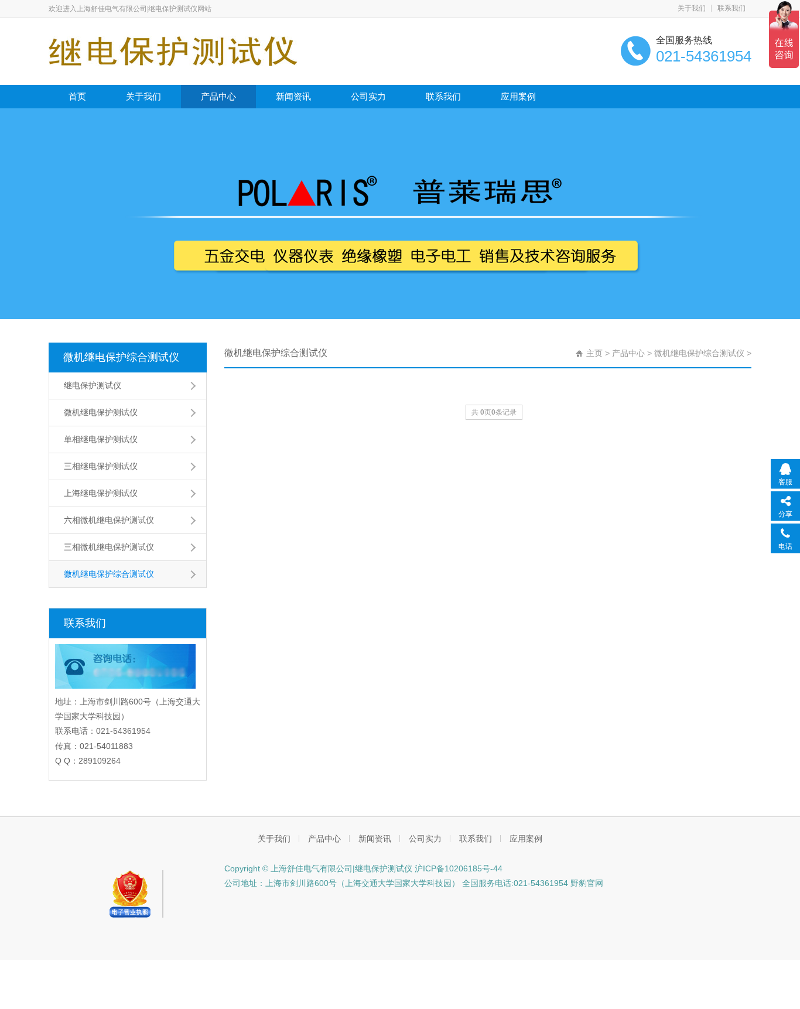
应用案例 (518, 96)
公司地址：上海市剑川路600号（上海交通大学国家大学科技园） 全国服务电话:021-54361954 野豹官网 (413, 883)
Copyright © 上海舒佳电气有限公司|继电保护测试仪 (318, 868)
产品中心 (218, 96)
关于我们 (692, 8)
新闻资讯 (293, 96)
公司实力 (368, 96)
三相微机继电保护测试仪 (109, 547)
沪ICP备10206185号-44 (457, 868)
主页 (594, 353)
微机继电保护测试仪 (101, 412)
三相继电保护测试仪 (101, 466)
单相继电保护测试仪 (101, 439)
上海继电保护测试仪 (101, 493)
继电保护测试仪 (92, 385)
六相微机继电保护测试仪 (109, 520)
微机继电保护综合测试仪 (121, 357)
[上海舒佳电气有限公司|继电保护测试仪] (173, 50)
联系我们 (731, 8)
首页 (77, 96)
